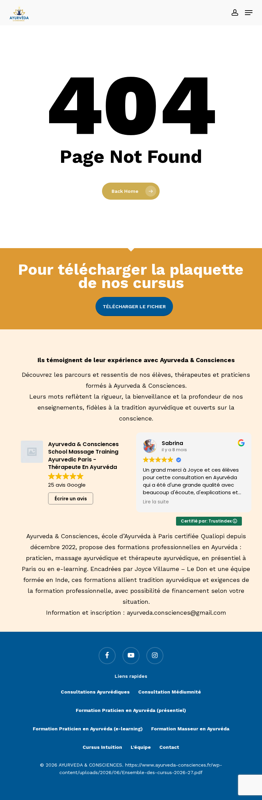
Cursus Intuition (102, 747)
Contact (169, 747)
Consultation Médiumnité (169, 692)
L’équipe (141, 747)
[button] (248, 12)
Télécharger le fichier (134, 306)
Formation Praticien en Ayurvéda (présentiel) (131, 710)
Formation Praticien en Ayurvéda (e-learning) (88, 728)
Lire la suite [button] (156, 502)
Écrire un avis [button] (71, 498)
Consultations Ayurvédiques (95, 692)
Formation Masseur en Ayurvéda (190, 728)
